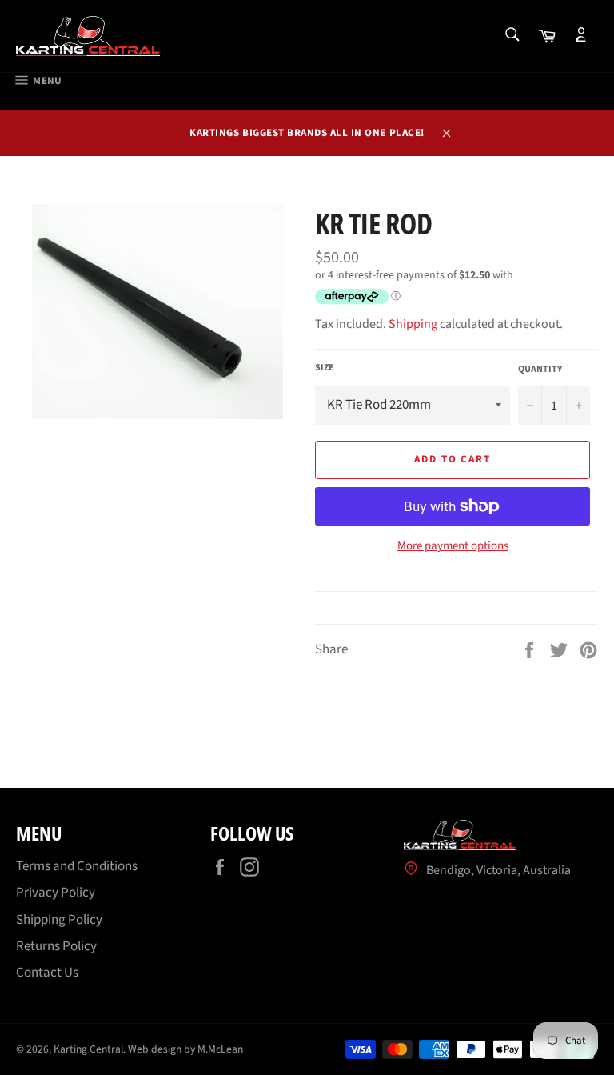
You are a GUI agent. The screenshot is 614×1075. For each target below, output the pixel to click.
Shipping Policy (59, 919)
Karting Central (88, 1049)
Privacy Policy (55, 892)
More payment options (452, 546)
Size (324, 368)
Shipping (413, 324)
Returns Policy (56, 946)
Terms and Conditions (77, 866)
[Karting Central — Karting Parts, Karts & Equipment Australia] (88, 36)
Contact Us (47, 972)
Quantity (540, 369)
